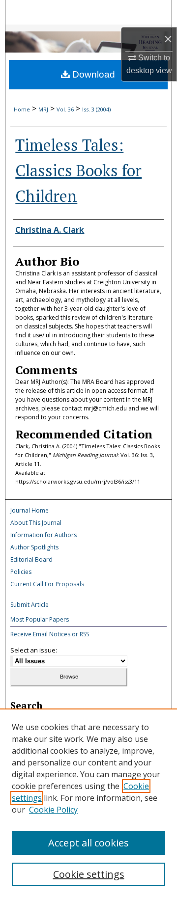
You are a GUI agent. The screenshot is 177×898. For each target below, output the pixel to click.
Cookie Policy (53, 809)
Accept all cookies (88, 842)
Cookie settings (88, 874)
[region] (88, 803)
